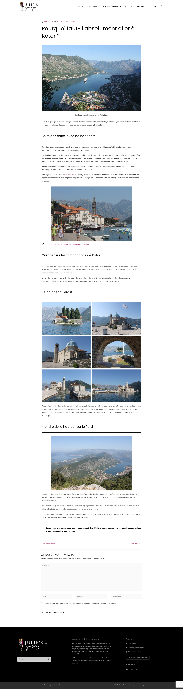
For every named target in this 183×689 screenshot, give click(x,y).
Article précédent (48, 544)
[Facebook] (132, 669)
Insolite (60, 22)
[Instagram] (127, 669)
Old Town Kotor (70, 175)
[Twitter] (136, 669)
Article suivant (135, 544)
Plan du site (59, 685)
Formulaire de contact (134, 652)
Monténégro (48, 22)
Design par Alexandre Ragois (137, 685)
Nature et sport (69, 22)
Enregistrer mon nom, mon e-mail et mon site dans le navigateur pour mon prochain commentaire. (80, 603)
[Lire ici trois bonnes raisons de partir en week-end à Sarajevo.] (43, 244)
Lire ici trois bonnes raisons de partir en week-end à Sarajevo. (68, 244)
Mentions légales (48, 685)
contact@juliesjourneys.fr (136, 647)
